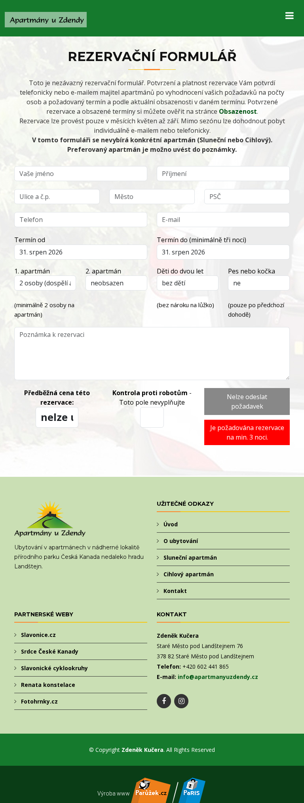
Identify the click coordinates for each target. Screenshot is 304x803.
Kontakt (175, 591)
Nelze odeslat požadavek (247, 401)
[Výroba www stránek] (151, 798)
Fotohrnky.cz (39, 701)
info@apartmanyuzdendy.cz (218, 677)
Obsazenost (238, 111)
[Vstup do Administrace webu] (192, 798)
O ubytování (180, 541)
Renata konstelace (48, 684)
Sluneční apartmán (190, 557)
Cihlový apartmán (188, 574)
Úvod (170, 524)
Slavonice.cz (38, 635)
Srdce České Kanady (49, 651)
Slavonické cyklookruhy (54, 668)
